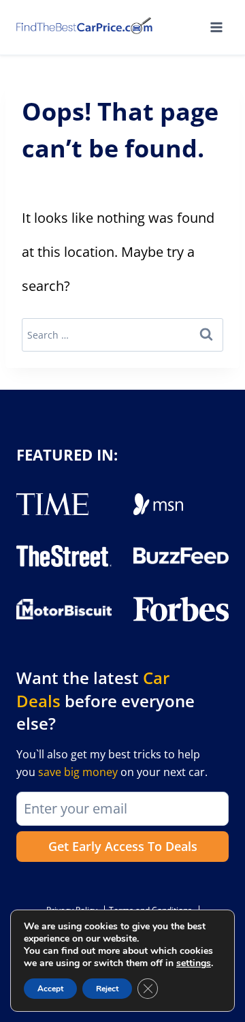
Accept (50, 988)
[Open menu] (216, 26)
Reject (107, 988)
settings (193, 963)
